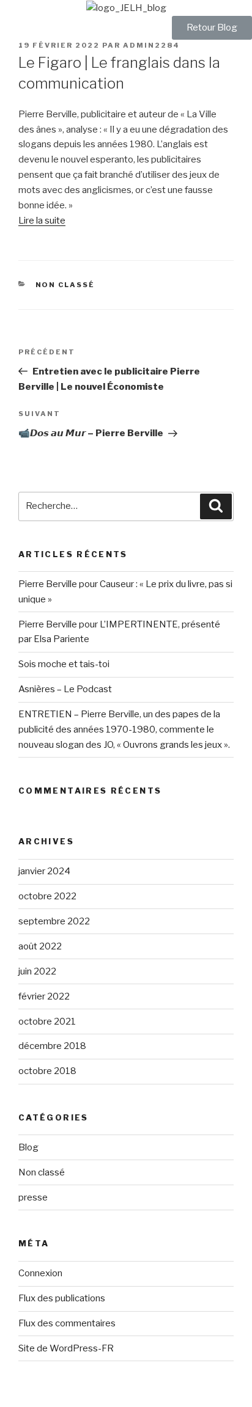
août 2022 (40, 946)
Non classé (65, 284)
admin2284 (151, 45)
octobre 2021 (47, 1021)
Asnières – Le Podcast (65, 689)
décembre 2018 (52, 1045)
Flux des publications (61, 1298)
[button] (212, 28)
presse (33, 1197)
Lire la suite (41, 220)
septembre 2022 (54, 921)
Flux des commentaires (67, 1323)
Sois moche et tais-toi (63, 664)
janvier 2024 (44, 871)
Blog (28, 1147)
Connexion (40, 1273)
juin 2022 (37, 971)
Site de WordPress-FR (66, 1348)
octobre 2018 (47, 1070)
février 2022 (44, 996)
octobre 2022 (47, 896)
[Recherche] (216, 506)
